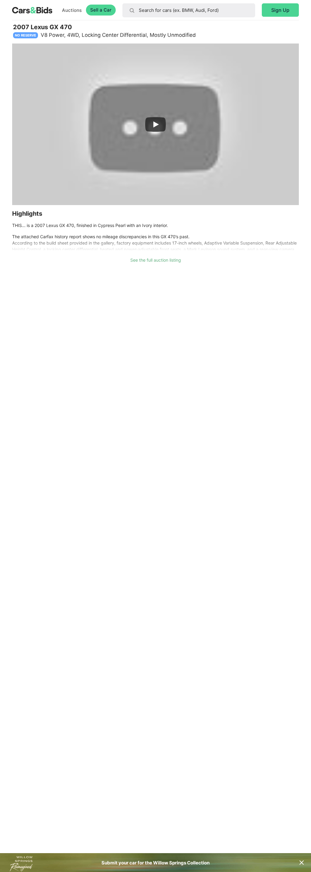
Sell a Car (100, 10)
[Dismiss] (301, 862)
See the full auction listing (155, 260)
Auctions (72, 10)
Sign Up (280, 10)
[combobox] (188, 10)
